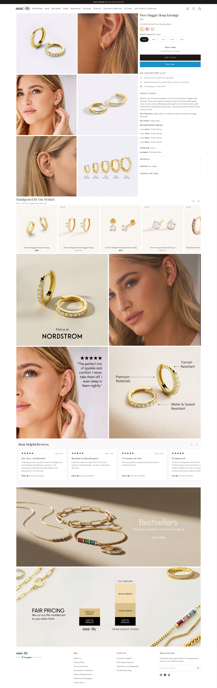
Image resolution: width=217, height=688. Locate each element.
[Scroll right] (199, 201)
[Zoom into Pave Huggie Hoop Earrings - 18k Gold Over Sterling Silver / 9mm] (46, 105)
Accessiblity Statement (83, 670)
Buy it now (170, 64)
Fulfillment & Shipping (83, 678)
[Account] (187, 8)
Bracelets (56, 8)
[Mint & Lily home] (23, 9)
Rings (65, 8)
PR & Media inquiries (125, 662)
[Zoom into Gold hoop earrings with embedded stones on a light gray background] (108, 105)
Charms (97, 8)
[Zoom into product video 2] (108, 43)
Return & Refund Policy (83, 674)
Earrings (87, 8)
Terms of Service (81, 666)
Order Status (79, 682)
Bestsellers (37, 8)
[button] (199, 8)
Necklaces (76, 8)
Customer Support (124, 658)
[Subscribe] (197, 668)
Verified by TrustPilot (36, 476)
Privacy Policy (79, 662)
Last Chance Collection (145, 8)
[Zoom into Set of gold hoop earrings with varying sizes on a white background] (108, 166)
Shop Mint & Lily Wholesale (128, 666)
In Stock (128, 8)
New (47, 8)
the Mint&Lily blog (124, 670)
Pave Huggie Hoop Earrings (36, 203)
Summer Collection (112, 8)
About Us (77, 658)
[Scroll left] (194, 201)
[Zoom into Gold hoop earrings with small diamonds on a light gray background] (46, 43)
